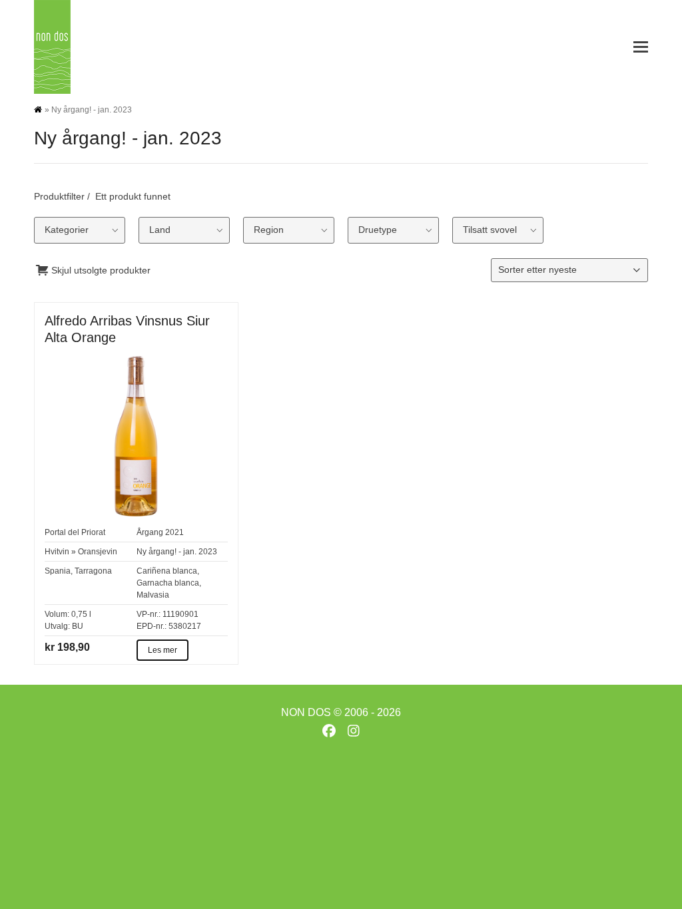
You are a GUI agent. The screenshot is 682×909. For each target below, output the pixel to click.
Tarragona (93, 571)
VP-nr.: (149, 614)
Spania (58, 571)
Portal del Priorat (75, 532)
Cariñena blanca (167, 571)
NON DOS (306, 712)
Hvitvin (57, 551)
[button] (640, 47)
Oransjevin (97, 551)
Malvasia (153, 595)
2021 (174, 532)
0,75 (79, 614)
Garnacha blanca (168, 583)
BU (77, 626)
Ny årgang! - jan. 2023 (177, 551)
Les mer (162, 650)
